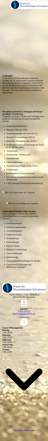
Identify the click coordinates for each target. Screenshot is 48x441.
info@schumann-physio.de (24, 313)
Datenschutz (29, 430)
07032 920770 (24, 311)
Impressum (18, 430)
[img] (29, 4)
